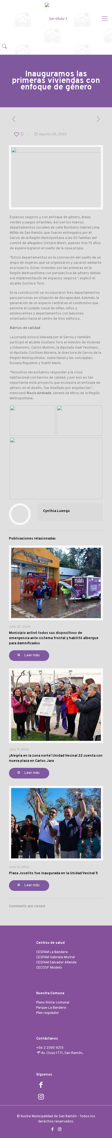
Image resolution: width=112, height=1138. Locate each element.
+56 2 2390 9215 (50, 1048)
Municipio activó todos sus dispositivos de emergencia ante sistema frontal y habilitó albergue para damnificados (53, 638)
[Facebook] (52, 1129)
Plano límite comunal (52, 1003)
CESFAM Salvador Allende (56, 962)
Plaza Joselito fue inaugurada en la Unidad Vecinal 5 (53, 873)
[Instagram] (60, 1129)
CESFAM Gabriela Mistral (55, 957)
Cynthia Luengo (56, 511)
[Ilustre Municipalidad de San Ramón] (56, 19)
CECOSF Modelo (49, 968)
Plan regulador (47, 1013)
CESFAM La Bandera (52, 952)
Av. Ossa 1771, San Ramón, (62, 1053)
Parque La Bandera (51, 1008)
